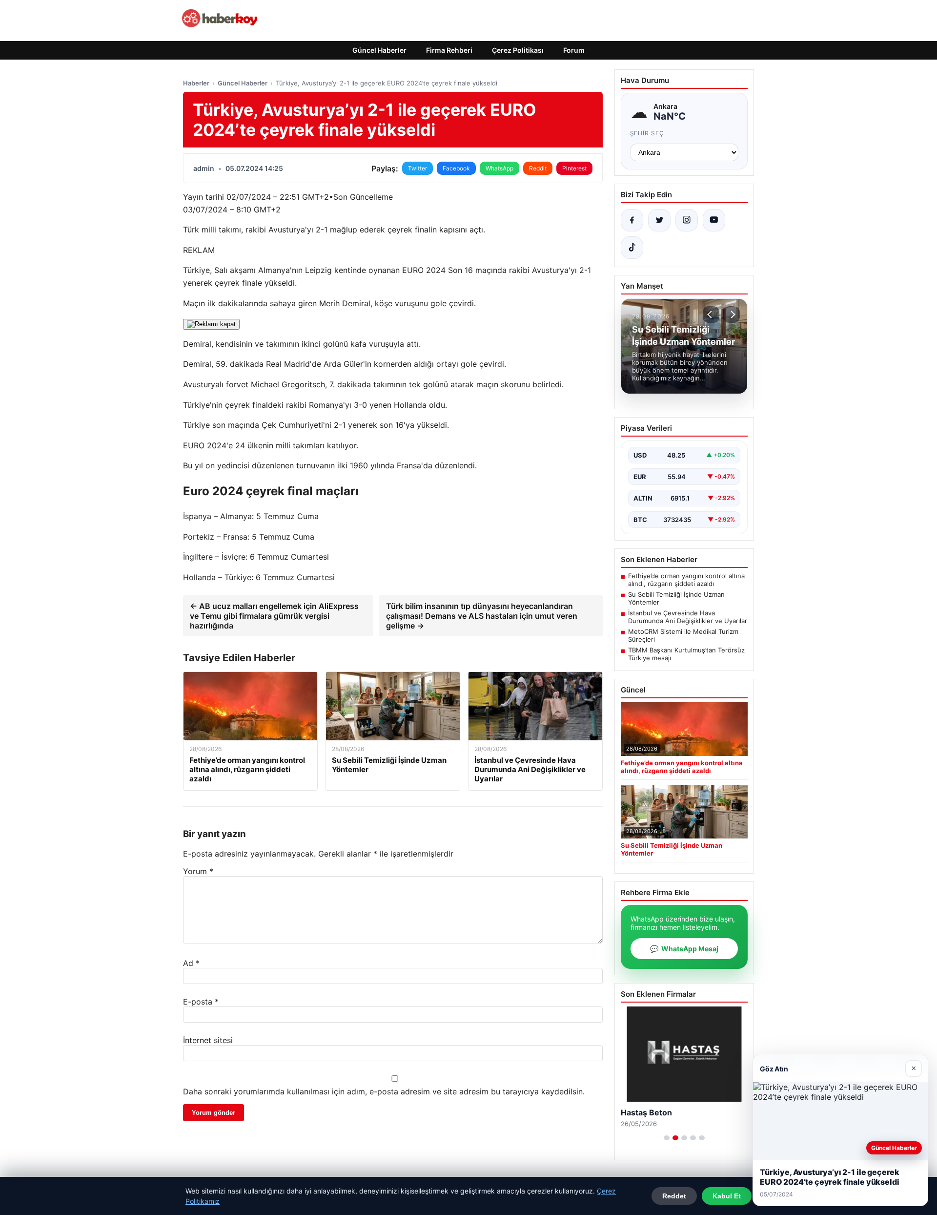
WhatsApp (499, 168)
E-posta (201, 1001)
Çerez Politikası (518, 50)
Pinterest (574, 168)
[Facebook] (632, 220)
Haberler (196, 83)
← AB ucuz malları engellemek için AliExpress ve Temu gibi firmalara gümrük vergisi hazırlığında (274, 615)
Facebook (456, 168)
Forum (574, 50)
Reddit (538, 168)
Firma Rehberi (449, 50)
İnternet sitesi (208, 1040)
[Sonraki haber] (731, 314)
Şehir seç (647, 133)
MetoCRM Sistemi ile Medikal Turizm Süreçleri (683, 635)
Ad (191, 963)
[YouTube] (714, 220)
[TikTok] (632, 247)
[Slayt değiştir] (667, 1137)
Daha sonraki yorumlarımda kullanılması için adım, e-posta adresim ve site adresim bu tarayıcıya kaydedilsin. (384, 1091)
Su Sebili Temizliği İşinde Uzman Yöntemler (676, 598)
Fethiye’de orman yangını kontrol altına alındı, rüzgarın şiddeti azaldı (686, 579)
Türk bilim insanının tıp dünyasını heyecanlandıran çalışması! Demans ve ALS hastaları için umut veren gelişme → (481, 615)
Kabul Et (727, 1196)
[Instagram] (686, 220)
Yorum (198, 871)
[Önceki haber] (711, 314)
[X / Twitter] (659, 220)
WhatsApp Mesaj (684, 948)
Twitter (417, 168)
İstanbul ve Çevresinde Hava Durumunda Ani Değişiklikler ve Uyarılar (687, 617)
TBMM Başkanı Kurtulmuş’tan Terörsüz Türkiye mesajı (686, 654)
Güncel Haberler (379, 50)
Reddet (674, 1196)
